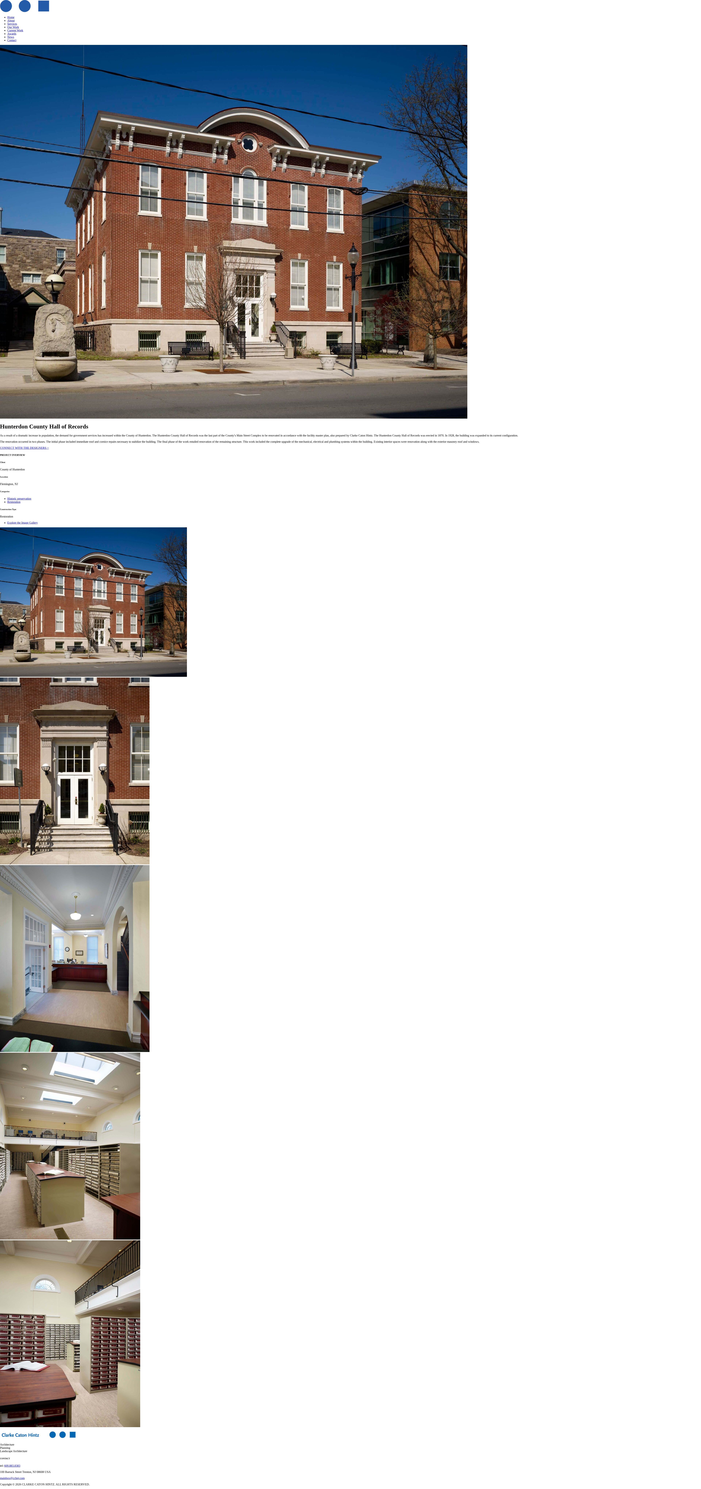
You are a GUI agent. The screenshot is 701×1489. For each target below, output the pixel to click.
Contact (11, 40)
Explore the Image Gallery (22, 522)
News (10, 37)
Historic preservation (19, 498)
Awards (11, 33)
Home (10, 17)
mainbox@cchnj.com (12, 1478)
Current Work (15, 30)
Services (12, 23)
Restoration (13, 501)
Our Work (13, 27)
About (11, 20)
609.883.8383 (12, 1465)
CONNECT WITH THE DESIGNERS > (24, 447)
